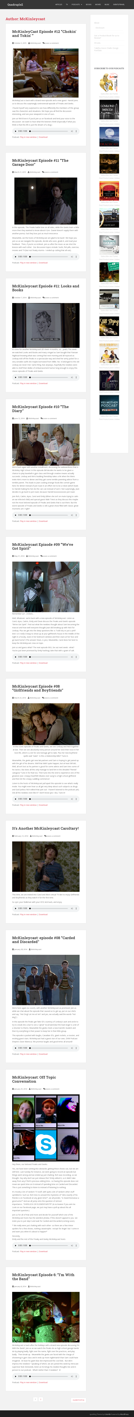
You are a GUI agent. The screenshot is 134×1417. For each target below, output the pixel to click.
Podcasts (76, 4)
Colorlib (108, 1414)
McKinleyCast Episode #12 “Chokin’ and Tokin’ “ (44, 33)
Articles (58, 4)
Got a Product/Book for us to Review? (106, 36)
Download (43, 137)
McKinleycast (35, 43)
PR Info (97, 43)
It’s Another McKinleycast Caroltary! (45, 828)
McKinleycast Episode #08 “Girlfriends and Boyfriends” (37, 688)
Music (107, 4)
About (96, 23)
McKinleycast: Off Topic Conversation (34, 1079)
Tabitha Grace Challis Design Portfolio (106, 49)
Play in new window (28, 137)
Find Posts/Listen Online (109, 97)
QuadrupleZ (15, 4)
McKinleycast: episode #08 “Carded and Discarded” (43, 939)
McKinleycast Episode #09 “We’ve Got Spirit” (42, 546)
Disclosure (100, 27)
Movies (98, 4)
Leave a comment (52, 43)
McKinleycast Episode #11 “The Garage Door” (40, 162)
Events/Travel (119, 4)
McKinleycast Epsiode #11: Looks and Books (45, 288)
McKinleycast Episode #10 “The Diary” (40, 408)
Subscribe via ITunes (109, 416)
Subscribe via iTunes (109, 93)
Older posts (78, 1400)
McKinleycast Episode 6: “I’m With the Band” (43, 1276)
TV (67, 4)
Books (88, 4)
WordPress (124, 1414)
